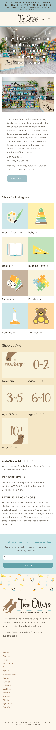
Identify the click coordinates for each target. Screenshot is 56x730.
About (6, 652)
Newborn (8, 380)
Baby (31, 232)
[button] (5, 19)
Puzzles (33, 299)
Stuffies (33, 332)
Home (6, 660)
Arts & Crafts (10, 232)
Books (6, 265)
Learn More (17, 178)
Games (6, 299)
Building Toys (36, 265)
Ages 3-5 (8, 414)
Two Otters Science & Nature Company (24, 722)
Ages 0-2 (34, 380)
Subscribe (28, 565)
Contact (7, 656)
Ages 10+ (8, 447)
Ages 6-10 (34, 414)
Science (7, 332)
